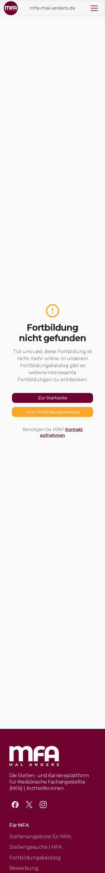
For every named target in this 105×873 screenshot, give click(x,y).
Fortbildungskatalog (35, 857)
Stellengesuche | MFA (35, 847)
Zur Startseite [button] (52, 398)
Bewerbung (23, 868)
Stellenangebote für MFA (40, 836)
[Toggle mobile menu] (94, 8)
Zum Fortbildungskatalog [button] (52, 412)
